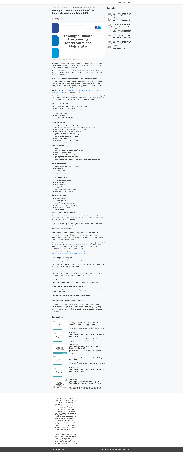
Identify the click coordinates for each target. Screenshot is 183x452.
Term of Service (126, 449)
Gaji (129, 2)
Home (53, 7)
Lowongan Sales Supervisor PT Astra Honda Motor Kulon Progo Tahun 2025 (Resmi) (121, 37)
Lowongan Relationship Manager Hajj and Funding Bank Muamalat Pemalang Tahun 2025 (122, 15)
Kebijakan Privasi (116, 449)
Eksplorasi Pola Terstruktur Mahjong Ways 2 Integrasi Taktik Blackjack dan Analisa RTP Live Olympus (66, 436)
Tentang (104, 449)
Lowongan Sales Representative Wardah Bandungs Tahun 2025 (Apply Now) (83, 324)
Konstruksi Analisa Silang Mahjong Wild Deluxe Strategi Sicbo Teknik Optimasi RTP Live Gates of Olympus (65, 423)
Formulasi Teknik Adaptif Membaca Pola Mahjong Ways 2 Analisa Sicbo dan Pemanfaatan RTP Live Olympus (65, 407)
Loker (120, 2)
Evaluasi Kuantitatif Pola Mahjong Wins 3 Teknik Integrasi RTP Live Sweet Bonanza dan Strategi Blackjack (66, 418)
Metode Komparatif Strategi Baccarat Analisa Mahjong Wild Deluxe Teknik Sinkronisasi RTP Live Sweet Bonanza (66, 441)
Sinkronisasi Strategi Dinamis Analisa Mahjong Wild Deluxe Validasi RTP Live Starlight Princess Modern (66, 413)
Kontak (109, 449)
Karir (124, 2)
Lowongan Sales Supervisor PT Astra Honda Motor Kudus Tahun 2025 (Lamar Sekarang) (121, 48)
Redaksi (57, 18)
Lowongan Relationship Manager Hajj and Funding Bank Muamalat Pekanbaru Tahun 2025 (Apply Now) (86, 383)
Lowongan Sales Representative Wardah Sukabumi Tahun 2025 (83, 347)
